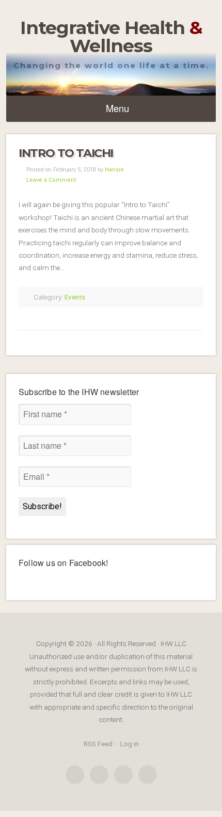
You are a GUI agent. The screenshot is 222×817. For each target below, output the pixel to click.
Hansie (114, 169)
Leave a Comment (51, 180)
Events (75, 297)
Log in (129, 744)
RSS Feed (98, 744)
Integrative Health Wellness (111, 37)
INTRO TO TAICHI (66, 153)
